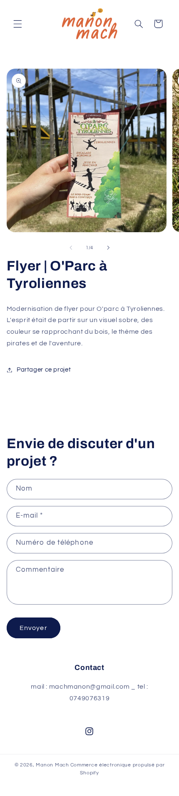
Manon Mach (52, 765)
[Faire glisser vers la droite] (108, 248)
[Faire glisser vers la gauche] (71, 248)
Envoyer (33, 628)
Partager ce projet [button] (44, 370)
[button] (17, 23)
